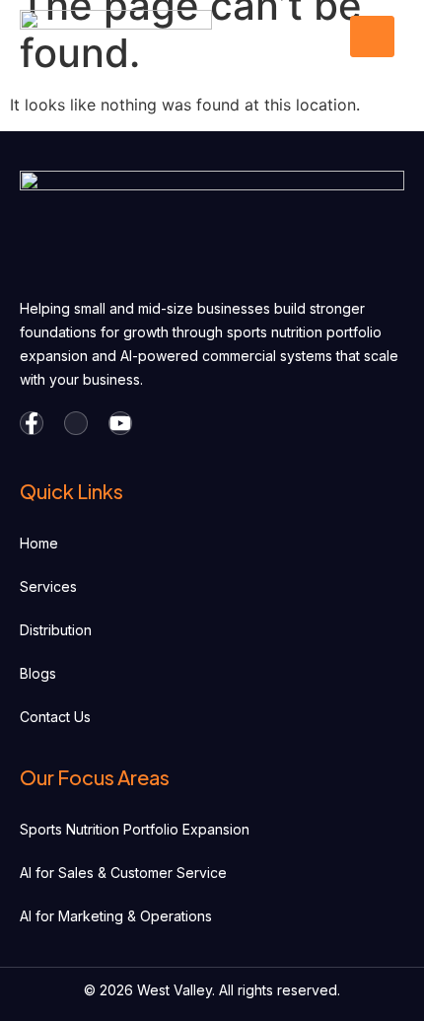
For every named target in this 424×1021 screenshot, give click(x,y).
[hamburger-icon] (372, 36)
